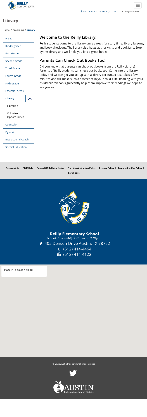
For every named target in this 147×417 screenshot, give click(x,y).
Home (6, 30)
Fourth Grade (13, 76)
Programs (18, 30)
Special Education (16, 147)
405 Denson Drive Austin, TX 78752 (100, 11)
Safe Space (74, 172)
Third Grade (12, 68)
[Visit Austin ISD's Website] (73, 387)
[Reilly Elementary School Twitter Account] (73, 375)
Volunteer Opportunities (15, 115)
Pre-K (8, 38)
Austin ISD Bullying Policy (50, 167)
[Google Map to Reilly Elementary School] (73, 310)
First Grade (12, 53)
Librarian (12, 105)
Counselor (11, 124)
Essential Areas (14, 91)
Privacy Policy (106, 167)
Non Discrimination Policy (82, 167)
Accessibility (12, 167)
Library (9, 98)
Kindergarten (13, 46)
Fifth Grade (12, 83)
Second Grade (13, 61)
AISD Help (28, 167)
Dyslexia (10, 132)
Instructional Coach (17, 139)
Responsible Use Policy (129, 167)
